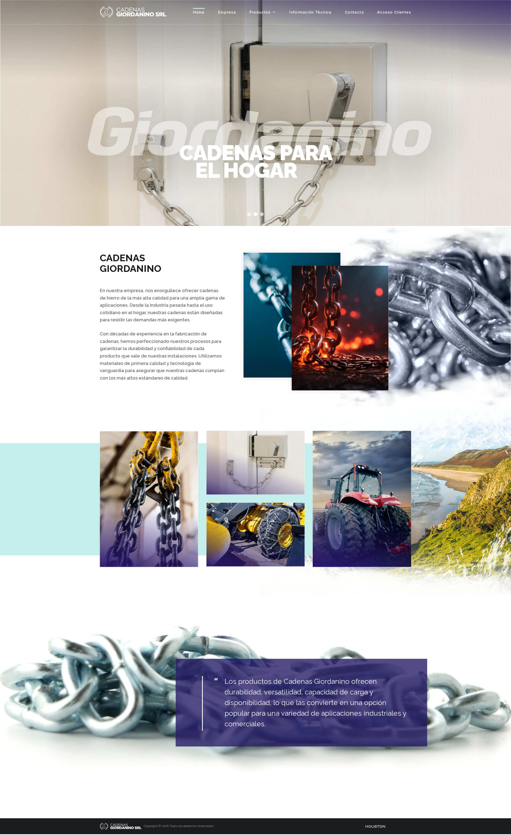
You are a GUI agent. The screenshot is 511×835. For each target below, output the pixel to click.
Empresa (227, 12)
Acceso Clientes (394, 12)
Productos (260, 12)
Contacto (354, 12)
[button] (249, 214)
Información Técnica (310, 12)
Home (199, 12)
